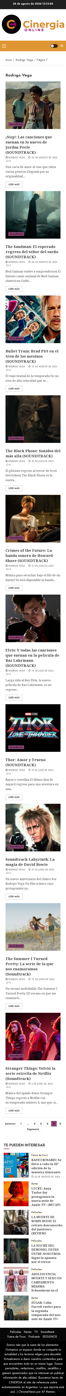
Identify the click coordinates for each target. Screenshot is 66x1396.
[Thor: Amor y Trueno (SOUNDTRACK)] (33, 728)
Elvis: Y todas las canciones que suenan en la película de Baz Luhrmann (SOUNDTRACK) (32, 658)
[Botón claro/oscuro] (54, 46)
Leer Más (13, 184)
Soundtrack (16, 124)
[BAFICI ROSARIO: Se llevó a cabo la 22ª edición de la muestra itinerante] (16, 1165)
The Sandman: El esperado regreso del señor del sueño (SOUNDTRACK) (32, 251)
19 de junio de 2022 (43, 979)
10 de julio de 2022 (42, 770)
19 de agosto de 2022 (44, 366)
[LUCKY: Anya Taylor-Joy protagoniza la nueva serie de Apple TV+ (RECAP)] (16, 1193)
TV (36, 1332)
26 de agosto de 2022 (44, 157)
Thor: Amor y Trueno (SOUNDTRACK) (26, 762)
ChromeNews (27, 1392)
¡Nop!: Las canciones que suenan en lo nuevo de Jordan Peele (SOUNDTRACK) (29, 145)
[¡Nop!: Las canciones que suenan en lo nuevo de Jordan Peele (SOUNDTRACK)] (33, 105)
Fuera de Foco (39, 1155)
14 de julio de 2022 (43, 670)
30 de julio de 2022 (43, 461)
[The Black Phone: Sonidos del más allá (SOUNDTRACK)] (33, 419)
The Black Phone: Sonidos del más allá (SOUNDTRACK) (33, 453)
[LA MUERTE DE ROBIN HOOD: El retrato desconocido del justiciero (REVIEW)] (16, 1222)
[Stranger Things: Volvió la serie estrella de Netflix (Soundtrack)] (33, 1036)
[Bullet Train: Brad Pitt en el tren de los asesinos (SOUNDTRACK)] (33, 319)
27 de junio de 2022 (43, 869)
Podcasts (34, 1337)
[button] (4, 46)
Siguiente (33, 1129)
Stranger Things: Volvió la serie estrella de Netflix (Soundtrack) (30, 1073)
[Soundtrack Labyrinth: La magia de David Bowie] (33, 827)
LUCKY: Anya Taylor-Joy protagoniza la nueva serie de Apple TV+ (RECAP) (45, 1196)
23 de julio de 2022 (43, 566)
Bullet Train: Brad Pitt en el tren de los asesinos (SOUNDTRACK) (32, 356)
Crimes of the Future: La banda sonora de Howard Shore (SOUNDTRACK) (29, 555)
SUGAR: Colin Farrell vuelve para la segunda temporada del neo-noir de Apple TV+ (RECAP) (46, 1313)
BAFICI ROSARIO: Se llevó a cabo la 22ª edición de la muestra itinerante (46, 1166)
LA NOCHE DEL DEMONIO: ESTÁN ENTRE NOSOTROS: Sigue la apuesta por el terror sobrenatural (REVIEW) (46, 1258)
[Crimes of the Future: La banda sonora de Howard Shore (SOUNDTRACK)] (33, 518)
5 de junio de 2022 (42, 1084)
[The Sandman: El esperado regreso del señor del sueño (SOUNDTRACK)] (33, 215)
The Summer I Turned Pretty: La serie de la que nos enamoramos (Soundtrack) (30, 966)
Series (34, 1183)
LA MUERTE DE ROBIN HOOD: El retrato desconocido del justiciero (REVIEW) (46, 1225)
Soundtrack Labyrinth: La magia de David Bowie (30, 862)
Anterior (10, 1124)
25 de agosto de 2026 (47, 1176)
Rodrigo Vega (16, 157)
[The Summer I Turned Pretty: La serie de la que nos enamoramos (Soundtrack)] (33, 927)
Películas (36, 1212)
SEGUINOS (50, 1337)
